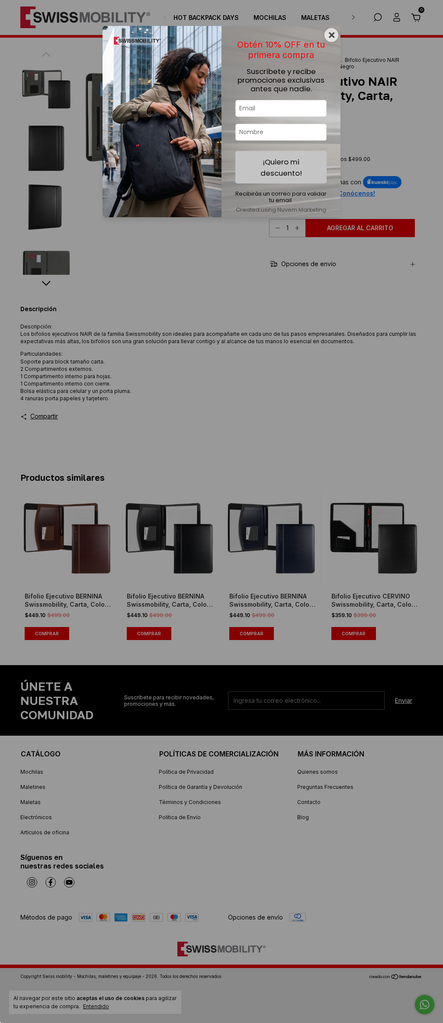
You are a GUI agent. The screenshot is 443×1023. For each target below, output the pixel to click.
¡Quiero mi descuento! (281, 167)
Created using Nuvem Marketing (281, 209)
